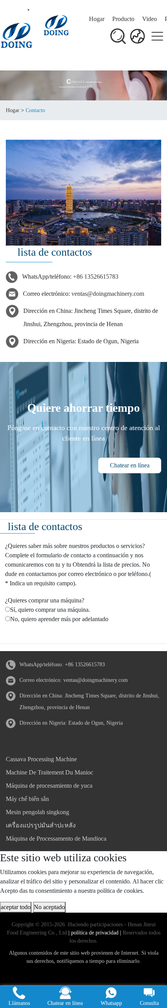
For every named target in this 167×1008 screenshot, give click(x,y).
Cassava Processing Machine (41, 759)
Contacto (35, 110)
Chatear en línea (130, 465)
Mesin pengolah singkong (37, 812)
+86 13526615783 (95, 276)
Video (149, 19)
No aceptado (49, 907)
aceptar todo (16, 907)
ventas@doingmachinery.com (107, 293)
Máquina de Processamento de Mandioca (56, 838)
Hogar (96, 19)
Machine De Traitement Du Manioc (49, 772)
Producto (123, 19)
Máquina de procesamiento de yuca (49, 785)
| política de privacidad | (94, 933)
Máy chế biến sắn (27, 799)
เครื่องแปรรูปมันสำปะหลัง (41, 825)
